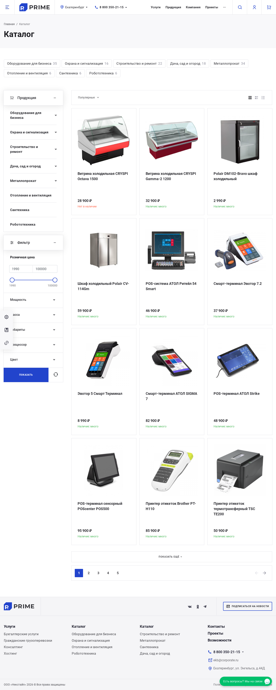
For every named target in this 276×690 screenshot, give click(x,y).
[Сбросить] (55, 375)
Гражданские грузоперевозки (28, 640)
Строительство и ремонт (139, 63)
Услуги (156, 7)
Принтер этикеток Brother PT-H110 (171, 506)
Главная (9, 24)
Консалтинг (13, 647)
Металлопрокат (229, 63)
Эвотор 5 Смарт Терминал (100, 393)
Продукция (173, 7)
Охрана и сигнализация (87, 63)
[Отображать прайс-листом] (263, 97)
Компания (193, 7)
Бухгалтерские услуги (21, 634)
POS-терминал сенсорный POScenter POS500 (100, 506)
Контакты (216, 626)
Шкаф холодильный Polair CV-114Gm (103, 286)
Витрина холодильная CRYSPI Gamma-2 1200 (171, 176)
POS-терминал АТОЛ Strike (237, 393)
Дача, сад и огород (188, 63)
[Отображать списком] (256, 97)
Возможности (219, 640)
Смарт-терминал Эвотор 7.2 (238, 283)
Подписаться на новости (250, 606)
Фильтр (23, 242)
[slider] (12, 280)
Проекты (211, 7)
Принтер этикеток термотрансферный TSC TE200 (234, 508)
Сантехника (70, 73)
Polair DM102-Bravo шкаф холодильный (235, 176)
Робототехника (103, 73)
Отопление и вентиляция (29, 73)
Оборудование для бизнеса (32, 63)
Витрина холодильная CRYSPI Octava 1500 (103, 176)
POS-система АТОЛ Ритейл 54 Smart (171, 286)
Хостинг (10, 653)
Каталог (79, 626)
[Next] (265, 573)
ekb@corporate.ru (225, 660)
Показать (26, 374)
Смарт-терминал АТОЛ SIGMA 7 (171, 396)
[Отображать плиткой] (250, 97)
